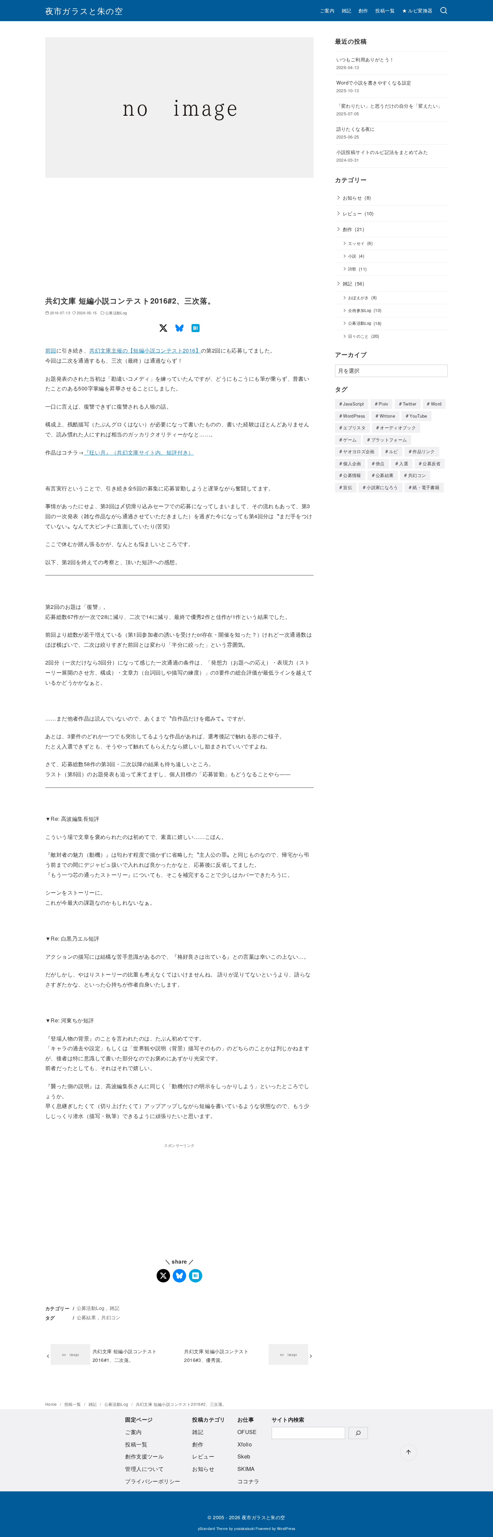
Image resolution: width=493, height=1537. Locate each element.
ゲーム (350, 439)
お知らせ (352, 197)
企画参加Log (359, 310)
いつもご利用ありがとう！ (365, 59)
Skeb (244, 1456)
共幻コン (111, 1317)
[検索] (444, 10)
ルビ (393, 451)
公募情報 (352, 475)
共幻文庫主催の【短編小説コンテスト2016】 (145, 350)
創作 (363, 10)
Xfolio (244, 1444)
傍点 (380, 463)
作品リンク (424, 451)
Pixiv (383, 404)
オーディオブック (398, 427)
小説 (352, 256)
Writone (387, 416)
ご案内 (327, 10)
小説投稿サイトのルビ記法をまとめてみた (382, 151)
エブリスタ (354, 427)
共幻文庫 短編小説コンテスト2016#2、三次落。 (181, 1404)
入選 (403, 463)
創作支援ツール (144, 1456)
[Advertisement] (179, 238)
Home (51, 1404)
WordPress (354, 416)
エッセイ (356, 243)
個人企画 (352, 463)
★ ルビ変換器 (417, 10)
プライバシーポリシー (152, 1481)
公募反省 (431, 463)
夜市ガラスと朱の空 (84, 10)
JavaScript (353, 404)
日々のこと (358, 336)
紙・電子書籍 (426, 487)
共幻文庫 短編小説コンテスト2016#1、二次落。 (125, 1355)
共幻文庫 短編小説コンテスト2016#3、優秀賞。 (216, 1355)
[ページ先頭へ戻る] (408, 1452)
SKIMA (246, 1469)
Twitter (409, 404)
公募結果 (86, 1317)
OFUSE (247, 1432)
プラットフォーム (389, 439)
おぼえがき (358, 297)
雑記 (346, 10)
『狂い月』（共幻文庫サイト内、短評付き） (139, 452)
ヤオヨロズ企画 (358, 451)
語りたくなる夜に (355, 128)
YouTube (418, 416)
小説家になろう (382, 487)
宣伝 (347, 487)
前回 (50, 350)
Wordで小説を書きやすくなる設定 (374, 82)
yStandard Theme (213, 1528)
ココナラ (248, 1481)
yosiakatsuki (244, 1528)
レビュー (352, 213)
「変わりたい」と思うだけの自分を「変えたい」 (389, 105)
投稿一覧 (385, 10)
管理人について (144, 1469)
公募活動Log (116, 312)
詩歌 (352, 268)
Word (436, 404)
